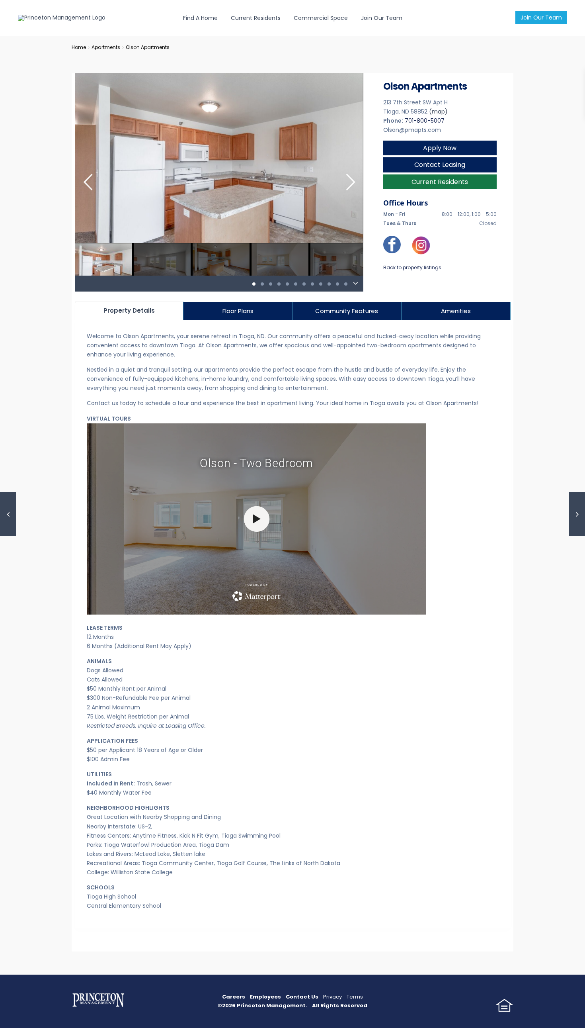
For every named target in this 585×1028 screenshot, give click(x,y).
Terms (355, 997)
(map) (438, 112)
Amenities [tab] (456, 311)
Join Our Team (541, 18)
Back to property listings (412, 267)
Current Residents (256, 18)
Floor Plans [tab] (238, 311)
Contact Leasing (439, 164)
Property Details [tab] (129, 310)
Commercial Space (321, 18)
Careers (233, 997)
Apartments (106, 47)
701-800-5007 (425, 121)
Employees (265, 997)
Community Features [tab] (346, 311)
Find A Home (200, 18)
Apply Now (439, 148)
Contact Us (302, 997)
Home (79, 47)
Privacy (332, 997)
